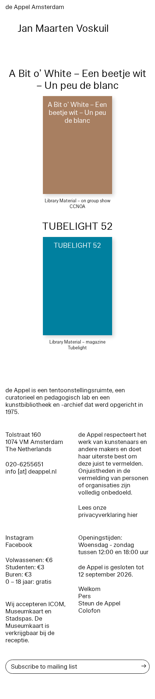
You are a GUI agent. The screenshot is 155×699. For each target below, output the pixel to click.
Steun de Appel (99, 603)
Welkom (89, 589)
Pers (84, 596)
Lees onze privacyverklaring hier (108, 511)
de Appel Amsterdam (34, 7)
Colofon (89, 611)
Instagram (19, 538)
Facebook (18, 545)
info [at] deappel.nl (31, 471)
